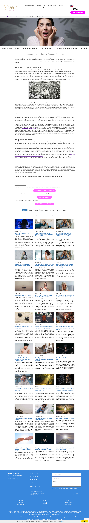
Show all (24, 210)
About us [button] (60, 6)
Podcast (50, 6)
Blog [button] (43, 6)
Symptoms (36, 210)
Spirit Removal (20, 504)
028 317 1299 (35, 482)
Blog (8, 16)
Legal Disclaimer (69, 504)
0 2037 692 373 (35, 476)
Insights (64, 210)
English (74, 5)
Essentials (30, 210)
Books (54, 6)
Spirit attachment (13, 16)
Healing (46, 210)
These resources (54, 517)
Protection (59, 210)
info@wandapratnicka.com (36, 487)
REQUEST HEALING (78, 12)
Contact (44, 7)
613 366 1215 (35, 479)
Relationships (52, 210)
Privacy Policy (68, 502)
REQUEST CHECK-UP (44, 197)
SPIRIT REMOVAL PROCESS (44, 204)
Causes (41, 210)
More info (63, 521)
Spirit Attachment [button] (29, 6)
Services (39, 6)
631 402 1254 (35, 473)
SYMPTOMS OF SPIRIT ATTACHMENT (44, 190)
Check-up (20, 502)
